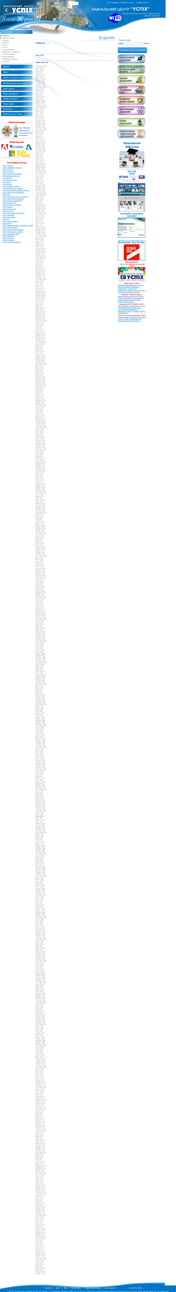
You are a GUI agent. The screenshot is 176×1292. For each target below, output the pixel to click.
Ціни (65, 1288)
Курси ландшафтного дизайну (14, 213)
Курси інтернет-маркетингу (12, 201)
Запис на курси (76, 1288)
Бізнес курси (7, 223)
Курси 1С (6, 219)
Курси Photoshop (9, 236)
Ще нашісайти (132, 172)
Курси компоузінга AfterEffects (13, 192)
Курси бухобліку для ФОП (12, 205)
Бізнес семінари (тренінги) (12, 168)
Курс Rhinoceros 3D (10, 180)
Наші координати (110, 1288)
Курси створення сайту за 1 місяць (15, 197)
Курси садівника (8, 215)
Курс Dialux (7, 182)
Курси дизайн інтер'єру (11, 186)
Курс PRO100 (7, 178)
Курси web (6, 195)
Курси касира (7, 207)
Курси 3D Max (8, 170)
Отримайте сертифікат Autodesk (132, 214)
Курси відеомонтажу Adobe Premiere (16, 190)
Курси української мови (11, 234)
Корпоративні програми (92, 1288)
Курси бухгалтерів (9, 203)
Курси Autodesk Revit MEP (12, 174)
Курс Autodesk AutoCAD (11, 176)
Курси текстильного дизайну (13, 232)
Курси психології (9, 240)
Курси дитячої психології (11, 242)
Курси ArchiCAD (8, 172)
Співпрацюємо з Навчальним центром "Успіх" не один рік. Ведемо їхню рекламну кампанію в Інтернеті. (132, 319)
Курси (58, 1288)
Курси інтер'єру (8, 211)
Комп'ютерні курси (9, 209)
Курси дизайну (8, 166)
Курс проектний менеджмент (13, 230)
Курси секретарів (9, 217)
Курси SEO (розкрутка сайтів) (13, 199)
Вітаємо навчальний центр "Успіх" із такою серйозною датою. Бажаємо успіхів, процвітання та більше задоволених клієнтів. (131, 299)
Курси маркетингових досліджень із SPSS (18, 226)
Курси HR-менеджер (10, 228)
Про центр (48, 1288)
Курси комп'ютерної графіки (13, 188)
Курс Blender (7, 184)
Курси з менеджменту (10, 221)
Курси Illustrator (8, 238)
